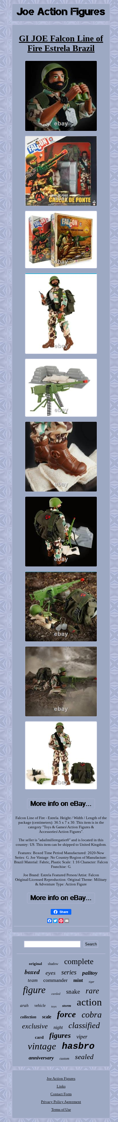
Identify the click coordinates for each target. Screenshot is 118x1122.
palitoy (89, 973)
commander (55, 980)
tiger (91, 981)
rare (92, 990)
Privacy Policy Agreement (61, 1102)
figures (60, 1035)
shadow (53, 964)
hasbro (78, 1046)
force (66, 1014)
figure (34, 989)
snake (73, 991)
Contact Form (61, 1094)
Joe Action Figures (61, 1078)
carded (55, 993)
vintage (42, 1046)
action (89, 1002)
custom (64, 1059)
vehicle (40, 1005)
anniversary (41, 1058)
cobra (92, 1014)
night (58, 1027)
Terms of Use (61, 1109)
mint (78, 980)
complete (78, 961)
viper (81, 1037)
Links (61, 1086)
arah (24, 1005)
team (33, 980)
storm (66, 1005)
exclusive (35, 1026)
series (68, 972)
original (35, 964)
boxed (32, 971)
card (39, 1037)
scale (46, 1016)
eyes (51, 973)
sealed (84, 1057)
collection (28, 1017)
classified (84, 1025)
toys (53, 1006)
